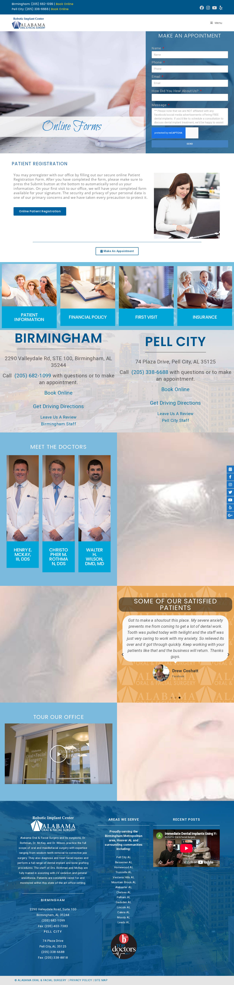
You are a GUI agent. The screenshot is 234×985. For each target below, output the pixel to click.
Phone (157, 62)
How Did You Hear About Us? (175, 91)
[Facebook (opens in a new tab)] (202, 8)
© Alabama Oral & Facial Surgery (41, 980)
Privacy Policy (80, 980)
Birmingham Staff (58, 423)
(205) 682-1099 (32, 376)
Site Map (101, 980)
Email (156, 76)
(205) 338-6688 (149, 372)
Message (159, 105)
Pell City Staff (175, 420)
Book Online (64, 4)
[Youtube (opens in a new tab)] (214, 8)
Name (157, 48)
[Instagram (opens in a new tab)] (208, 8)
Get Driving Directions (58, 406)
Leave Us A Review (58, 417)
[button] (122, 654)
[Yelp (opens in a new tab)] (220, 8)
